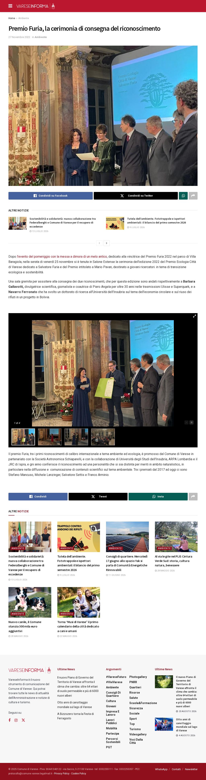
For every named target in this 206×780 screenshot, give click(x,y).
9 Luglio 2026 (137, 227)
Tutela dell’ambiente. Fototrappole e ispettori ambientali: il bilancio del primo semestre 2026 (156, 220)
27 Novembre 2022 (19, 37)
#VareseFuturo (116, 677)
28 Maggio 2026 (166, 570)
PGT (109, 747)
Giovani (111, 706)
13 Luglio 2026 (39, 231)
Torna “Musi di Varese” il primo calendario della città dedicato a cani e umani (78, 626)
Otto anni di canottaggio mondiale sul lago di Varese (186, 725)
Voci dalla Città (136, 741)
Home (11, 18)
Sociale (134, 713)
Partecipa (112, 733)
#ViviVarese (114, 682)
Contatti (176, 769)
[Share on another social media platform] (193, 196)
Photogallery (138, 677)
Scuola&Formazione (143, 703)
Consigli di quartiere (113, 694)
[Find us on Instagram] (16, 720)
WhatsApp (161, 769)
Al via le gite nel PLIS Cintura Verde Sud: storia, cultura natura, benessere (173, 560)
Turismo (135, 729)
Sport (133, 718)
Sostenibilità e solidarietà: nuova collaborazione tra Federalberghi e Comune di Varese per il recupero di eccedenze (63, 222)
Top (132, 724)
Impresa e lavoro (112, 713)
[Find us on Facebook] (9, 720)
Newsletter (191, 769)
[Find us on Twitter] (23, 720)
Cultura (111, 701)
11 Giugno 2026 (117, 575)
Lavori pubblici (111, 721)
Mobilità (111, 728)
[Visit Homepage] (35, 6)
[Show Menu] (10, 6)
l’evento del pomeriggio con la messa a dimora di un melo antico (62, 256)
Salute (133, 697)
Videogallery (137, 734)
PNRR (133, 682)
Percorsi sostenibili (113, 740)
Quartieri (135, 687)
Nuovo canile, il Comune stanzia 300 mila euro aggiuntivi (24, 626)
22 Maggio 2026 (68, 636)
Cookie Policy (78, 773)
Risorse (134, 692)
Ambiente (23, 18)
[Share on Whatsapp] (183, 196)
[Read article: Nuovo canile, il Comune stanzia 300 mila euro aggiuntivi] (29, 602)
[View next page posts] (107, 243)
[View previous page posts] (99, 243)
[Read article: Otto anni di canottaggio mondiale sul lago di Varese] (164, 724)
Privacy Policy (61, 773)
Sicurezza (136, 708)
